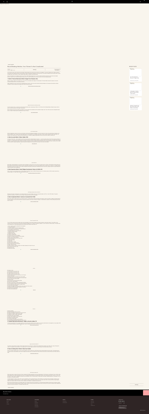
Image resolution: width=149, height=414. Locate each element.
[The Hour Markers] (119, 402)
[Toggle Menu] (3, 1)
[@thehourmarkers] (122, 401)
